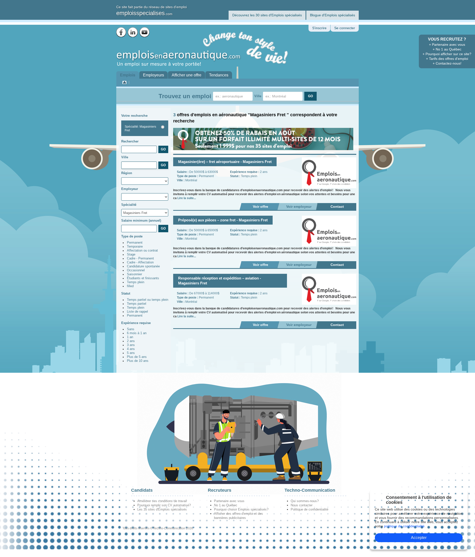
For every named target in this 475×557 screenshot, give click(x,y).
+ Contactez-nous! (447, 63)
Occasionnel (136, 270)
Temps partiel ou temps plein (147, 300)
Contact (337, 207)
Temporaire (135, 246)
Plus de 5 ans (137, 357)
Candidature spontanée (143, 266)
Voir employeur (298, 207)
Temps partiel (136, 303)
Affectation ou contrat (142, 250)
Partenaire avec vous (229, 501)
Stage (131, 254)
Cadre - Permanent (140, 258)
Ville (257, 96)
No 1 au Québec (225, 505)
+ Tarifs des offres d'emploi (447, 59)
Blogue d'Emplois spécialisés (332, 15)
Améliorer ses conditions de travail (162, 501)
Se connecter (344, 28)
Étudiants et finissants (143, 278)
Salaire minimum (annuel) (141, 220)
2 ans (131, 341)
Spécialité (128, 205)
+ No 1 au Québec (447, 49)
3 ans (131, 345)
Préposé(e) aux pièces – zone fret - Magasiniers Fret (223, 220)
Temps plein (135, 282)
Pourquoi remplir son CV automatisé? (164, 505)
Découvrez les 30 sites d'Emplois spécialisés (267, 15)
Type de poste (131, 236)
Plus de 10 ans (137, 361)
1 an (130, 337)
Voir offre (260, 207)
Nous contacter (301, 505)
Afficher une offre (186, 75)
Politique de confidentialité (309, 509)
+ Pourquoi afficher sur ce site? (447, 54)
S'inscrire (319, 28)
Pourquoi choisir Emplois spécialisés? (241, 509)
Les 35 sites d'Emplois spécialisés (162, 509)
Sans (130, 329)
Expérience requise (136, 323)
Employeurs (153, 75)
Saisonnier (134, 274)
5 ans (131, 353)
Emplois (127, 75)
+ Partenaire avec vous (447, 44)
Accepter (419, 537)
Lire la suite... (186, 198)
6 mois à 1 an (136, 333)
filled (130, 286)
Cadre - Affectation (140, 262)
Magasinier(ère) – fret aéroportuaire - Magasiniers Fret (225, 162)
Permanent (134, 242)
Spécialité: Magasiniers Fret (140, 128)
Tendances (218, 75)
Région (126, 173)
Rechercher (130, 141)
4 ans (131, 349)
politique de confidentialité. (405, 526)
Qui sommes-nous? (305, 501)
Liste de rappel (137, 311)
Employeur (129, 189)
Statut (125, 293)
